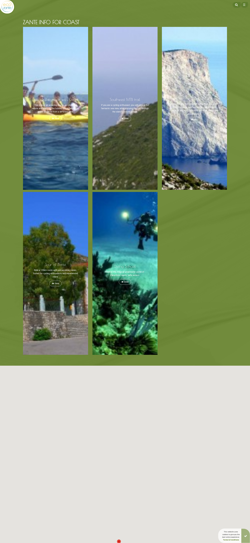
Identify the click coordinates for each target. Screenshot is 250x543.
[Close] (245, 536)
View (56, 118)
